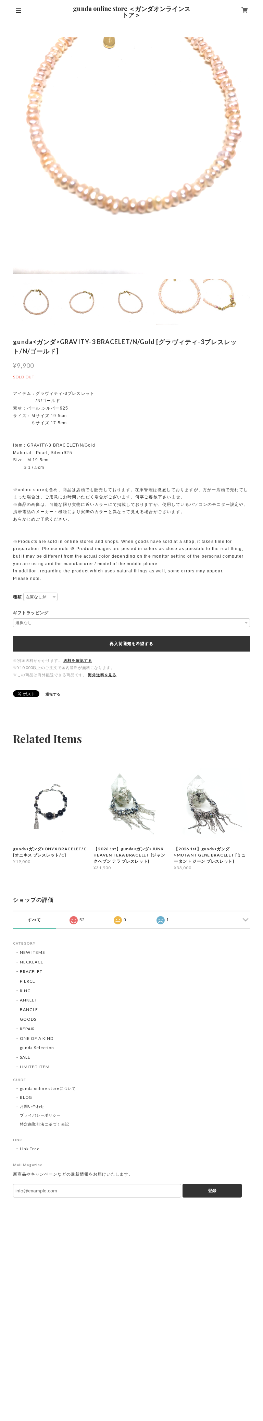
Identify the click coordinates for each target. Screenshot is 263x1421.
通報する (53, 694)
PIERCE (27, 981)
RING (25, 990)
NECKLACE (31, 961)
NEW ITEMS (32, 952)
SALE (25, 1057)
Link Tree (30, 1148)
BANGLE (29, 1009)
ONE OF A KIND (36, 1038)
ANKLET (28, 1000)
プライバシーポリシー (40, 1115)
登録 (212, 1190)
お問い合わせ (32, 1106)
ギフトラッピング (31, 612)
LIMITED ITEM (35, 1066)
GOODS (28, 1019)
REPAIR (27, 1028)
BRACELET (31, 971)
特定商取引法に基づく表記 (44, 1124)
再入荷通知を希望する (131, 643)
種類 (17, 597)
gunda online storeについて (48, 1088)
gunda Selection (37, 1047)
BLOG (26, 1097)
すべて (34, 920)
